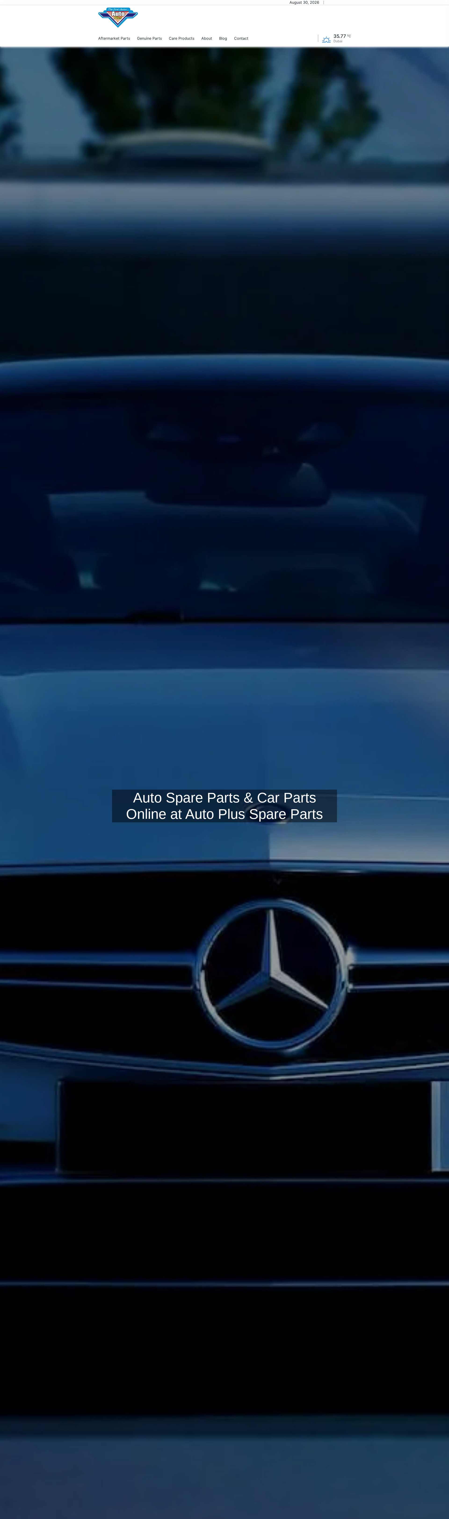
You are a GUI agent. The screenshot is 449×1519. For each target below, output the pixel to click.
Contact (241, 38)
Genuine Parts (149, 38)
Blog (223, 38)
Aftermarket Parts (114, 38)
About (206, 38)
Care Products (181, 38)
